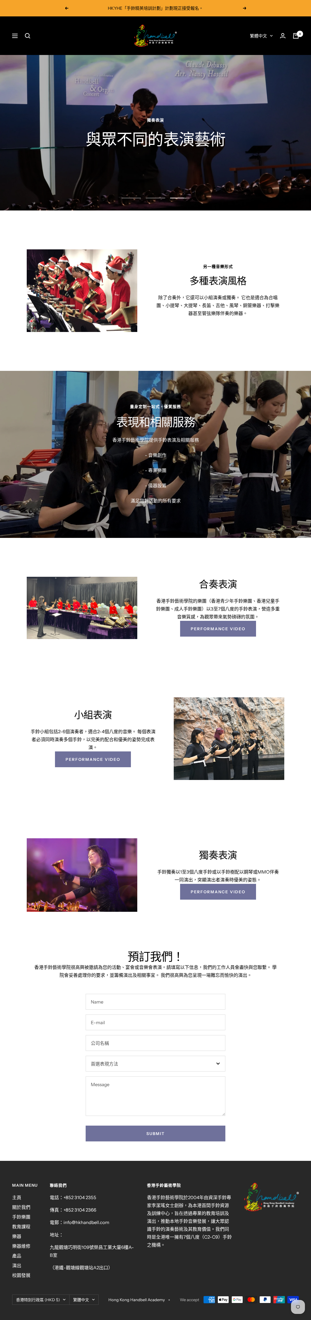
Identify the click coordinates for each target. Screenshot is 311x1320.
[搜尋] (27, 36)
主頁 (16, 1197)
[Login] (282, 35)
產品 (16, 1256)
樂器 (16, 1236)
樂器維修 (21, 1246)
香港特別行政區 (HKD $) (38, 1299)
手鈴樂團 (21, 1217)
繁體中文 (258, 36)
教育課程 (21, 1226)
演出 (16, 1265)
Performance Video (218, 628)
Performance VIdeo (218, 891)
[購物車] (296, 36)
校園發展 (21, 1275)
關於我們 (21, 1207)
